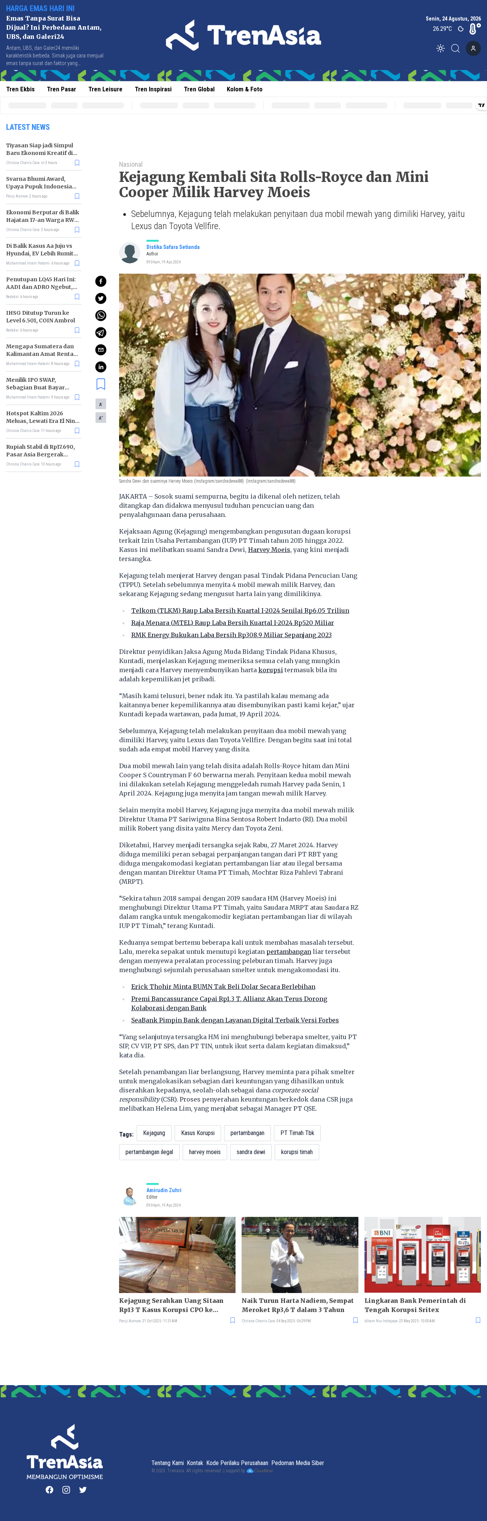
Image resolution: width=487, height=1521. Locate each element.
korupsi (270, 670)
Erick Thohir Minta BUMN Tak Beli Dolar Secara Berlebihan (223, 986)
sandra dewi (251, 1152)
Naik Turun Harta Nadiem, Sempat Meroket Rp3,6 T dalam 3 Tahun (298, 1305)
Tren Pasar (61, 89)
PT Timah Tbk (297, 1133)
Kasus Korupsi (198, 1133)
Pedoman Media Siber (297, 1463)
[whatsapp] (101, 315)
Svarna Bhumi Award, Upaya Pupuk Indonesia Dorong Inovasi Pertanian (42, 186)
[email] (101, 350)
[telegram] (101, 332)
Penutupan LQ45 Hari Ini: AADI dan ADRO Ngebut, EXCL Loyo (41, 287)
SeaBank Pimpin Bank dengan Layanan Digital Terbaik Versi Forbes (235, 1020)
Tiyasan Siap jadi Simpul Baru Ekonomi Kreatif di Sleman (39, 153)
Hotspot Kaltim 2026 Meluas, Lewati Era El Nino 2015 (42, 421)
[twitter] (101, 298)
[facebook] (101, 281)
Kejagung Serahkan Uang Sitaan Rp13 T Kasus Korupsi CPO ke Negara (171, 1305)
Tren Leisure (105, 89)
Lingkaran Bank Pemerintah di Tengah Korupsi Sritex (415, 1305)
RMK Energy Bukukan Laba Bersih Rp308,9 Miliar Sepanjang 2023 (231, 635)
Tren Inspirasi (153, 89)
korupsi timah (297, 1152)
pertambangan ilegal (149, 1152)
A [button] (100, 404)
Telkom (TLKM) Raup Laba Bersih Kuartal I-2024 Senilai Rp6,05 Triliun (240, 610)
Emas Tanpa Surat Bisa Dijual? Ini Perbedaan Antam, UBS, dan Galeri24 (53, 27)
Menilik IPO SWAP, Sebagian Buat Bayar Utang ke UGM (35, 387)
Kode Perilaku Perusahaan (237, 1463)
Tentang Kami (167, 1463)
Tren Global (199, 89)
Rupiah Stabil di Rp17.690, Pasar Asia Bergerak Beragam (40, 454)
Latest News (28, 127)
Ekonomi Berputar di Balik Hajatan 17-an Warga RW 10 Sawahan (42, 220)
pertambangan (288, 951)
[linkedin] (101, 367)
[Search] (458, 48)
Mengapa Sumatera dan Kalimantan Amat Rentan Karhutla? (41, 354)
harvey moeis (205, 1152)
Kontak (195, 1463)
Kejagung (154, 1133)
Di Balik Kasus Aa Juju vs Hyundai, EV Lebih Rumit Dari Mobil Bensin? (39, 253)
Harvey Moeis (269, 549)
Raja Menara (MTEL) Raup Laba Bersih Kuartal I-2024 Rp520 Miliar (232, 623)
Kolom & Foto (245, 89)
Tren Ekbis (20, 89)
